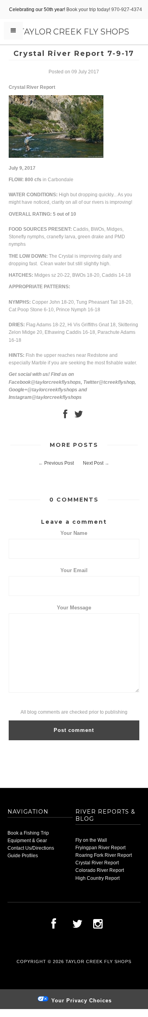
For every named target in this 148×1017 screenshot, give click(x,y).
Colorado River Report (99, 870)
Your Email (74, 570)
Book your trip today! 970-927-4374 (104, 9)
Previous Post (59, 463)
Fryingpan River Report (100, 847)
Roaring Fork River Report (103, 855)
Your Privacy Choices (80, 1001)
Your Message (74, 608)
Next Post (93, 463)
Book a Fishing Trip (28, 833)
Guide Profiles (22, 855)
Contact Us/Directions (30, 848)
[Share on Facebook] (65, 416)
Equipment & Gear (27, 840)
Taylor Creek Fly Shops (74, 31)
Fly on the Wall (91, 840)
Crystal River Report (97, 863)
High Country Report (97, 878)
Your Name (73, 533)
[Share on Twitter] (78, 416)
